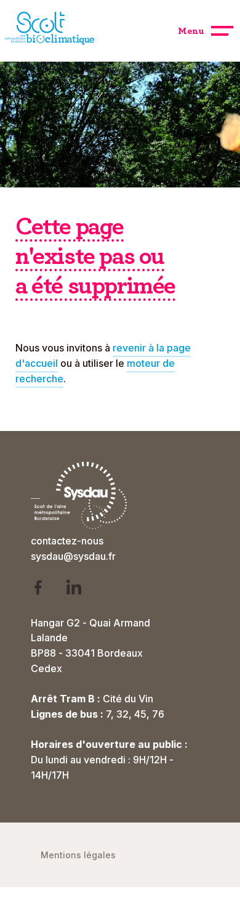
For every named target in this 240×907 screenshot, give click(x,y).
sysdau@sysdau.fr (73, 556)
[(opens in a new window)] (46, 590)
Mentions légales (78, 855)
